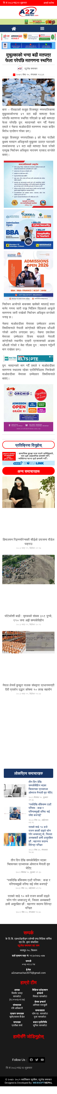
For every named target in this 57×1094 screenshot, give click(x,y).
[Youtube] (42, 1060)
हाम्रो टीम (29, 982)
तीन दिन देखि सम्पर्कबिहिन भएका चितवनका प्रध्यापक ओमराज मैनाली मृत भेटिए (28, 864)
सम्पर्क (28, 932)
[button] (42, 28)
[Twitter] (37, 1060)
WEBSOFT (42, 1082)
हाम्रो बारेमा (49, 3)
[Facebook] (31, 1060)
